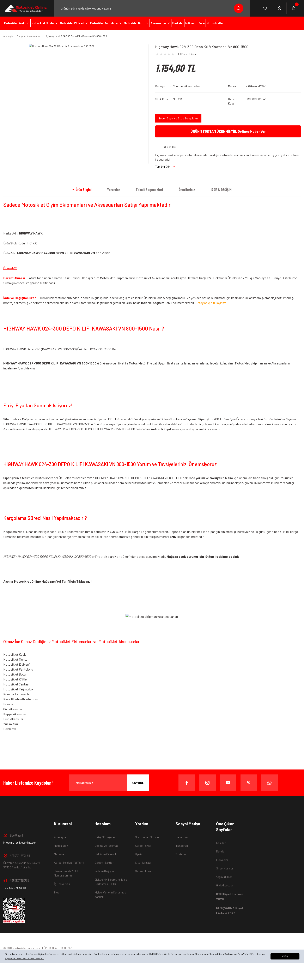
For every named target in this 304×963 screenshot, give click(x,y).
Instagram (182, 845)
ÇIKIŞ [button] (285, 956)
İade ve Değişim (104, 871)
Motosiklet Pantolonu (18, 669)
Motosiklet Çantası (16, 684)
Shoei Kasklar (224, 868)
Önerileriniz (187, 189)
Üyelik (138, 854)
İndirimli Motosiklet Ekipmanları (245, 363)
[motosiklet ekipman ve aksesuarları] (152, 616)
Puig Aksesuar (13, 719)
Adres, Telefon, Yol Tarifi (69, 862)
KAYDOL (138, 783)
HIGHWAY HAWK (256, 86)
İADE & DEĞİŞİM (221, 189)
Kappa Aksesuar (14, 714)
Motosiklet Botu (14, 674)
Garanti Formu (144, 871)
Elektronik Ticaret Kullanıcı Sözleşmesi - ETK (111, 882)
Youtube (181, 854)
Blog (57, 892)
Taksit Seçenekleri (149, 189)
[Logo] (25, 8)
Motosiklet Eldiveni (16, 664)
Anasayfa (60, 837)
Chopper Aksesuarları (186, 86)
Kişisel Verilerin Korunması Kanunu (111, 894)
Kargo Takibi (143, 845)
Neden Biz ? (61, 845)
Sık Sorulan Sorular (147, 837)
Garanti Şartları (104, 862)
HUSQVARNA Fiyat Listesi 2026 (229, 910)
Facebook (182, 837)
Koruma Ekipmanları (17, 694)
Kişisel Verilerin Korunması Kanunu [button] (24, 958)
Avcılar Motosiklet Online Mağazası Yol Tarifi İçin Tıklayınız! (47, 581)
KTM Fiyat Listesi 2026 (229, 896)
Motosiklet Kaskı (14, 654)
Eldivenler (222, 860)
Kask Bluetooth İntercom (20, 699)
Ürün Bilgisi (83, 189)
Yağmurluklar (224, 877)
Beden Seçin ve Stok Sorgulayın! (178, 118)
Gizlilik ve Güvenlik (106, 854)
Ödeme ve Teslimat (106, 845)
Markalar (59, 854)
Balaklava (10, 729)
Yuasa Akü (10, 724)
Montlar (221, 851)
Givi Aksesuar (12, 709)
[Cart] (294, 8)
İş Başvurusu (62, 884)
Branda (8, 704)
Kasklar (221, 843)
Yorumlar (113, 189)
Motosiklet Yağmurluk (18, 689)
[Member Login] (279, 8)
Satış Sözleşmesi (105, 837)
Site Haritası (143, 862)
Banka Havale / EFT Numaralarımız (66, 873)
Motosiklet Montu (15, 659)
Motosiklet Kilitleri (16, 679)
